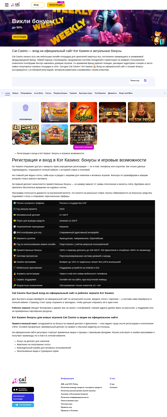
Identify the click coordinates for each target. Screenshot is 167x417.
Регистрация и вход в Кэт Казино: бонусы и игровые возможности (50, 153)
